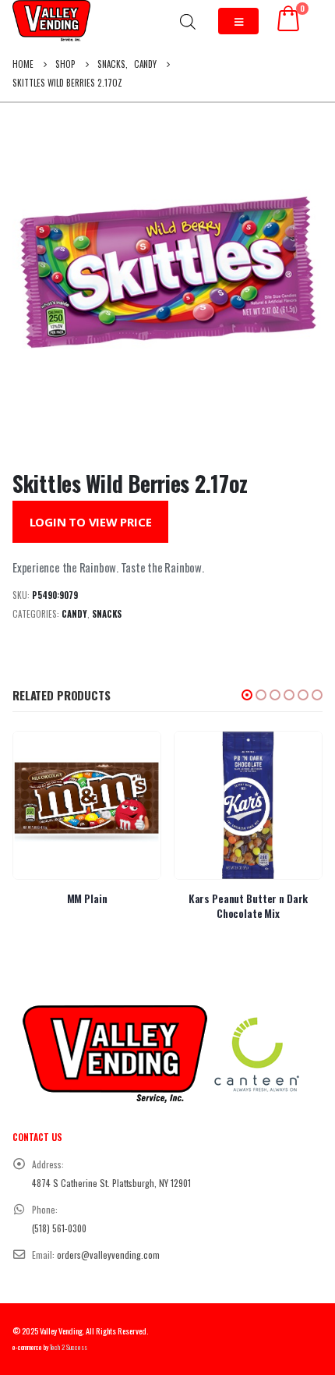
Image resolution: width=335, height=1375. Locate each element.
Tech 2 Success (68, 1347)
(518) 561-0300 (59, 1228)
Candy (74, 614)
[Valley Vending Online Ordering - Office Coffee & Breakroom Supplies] (51, 20)
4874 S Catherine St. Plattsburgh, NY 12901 (111, 1182)
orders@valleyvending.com (108, 1254)
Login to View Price (91, 522)
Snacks (107, 614)
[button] (247, 695)
